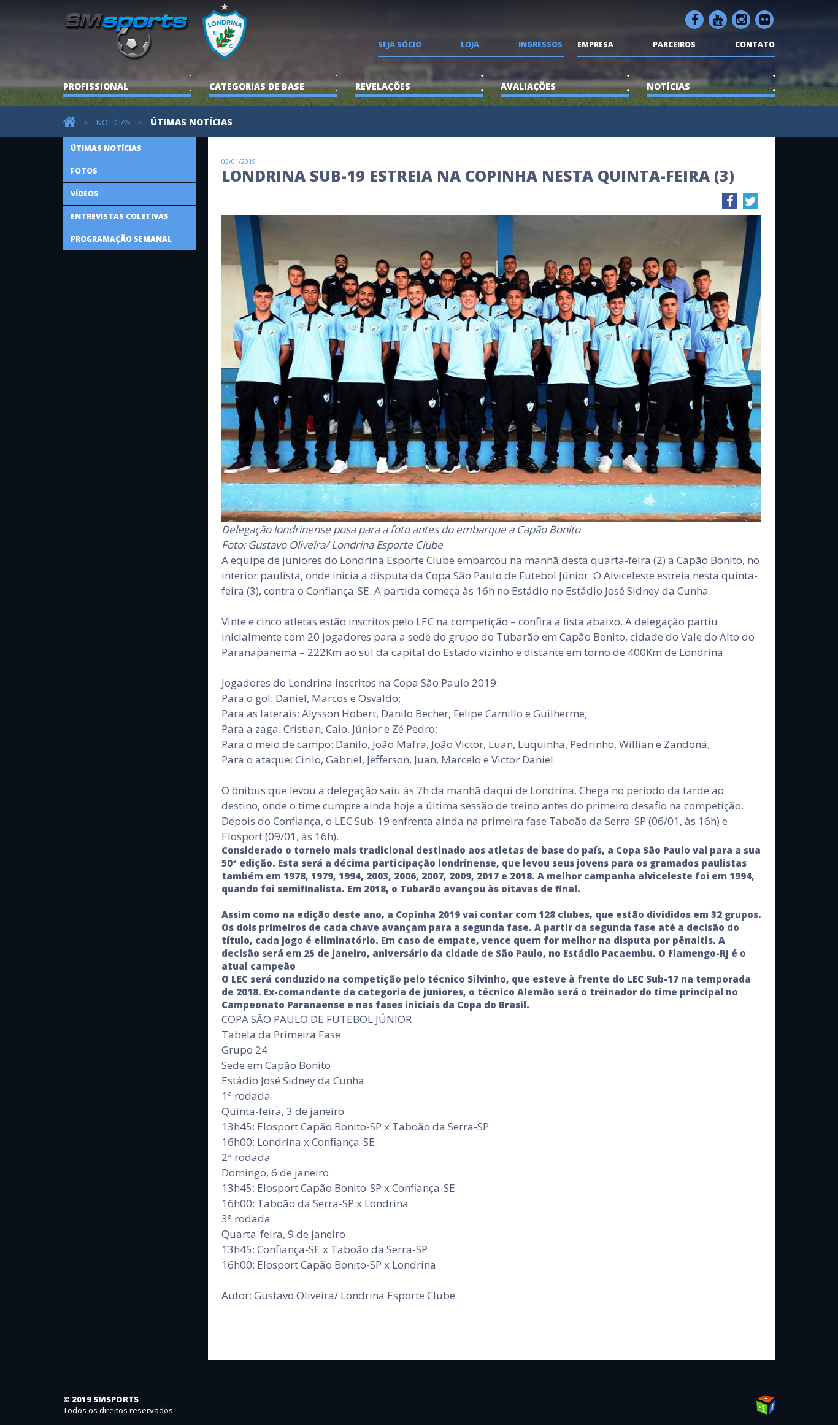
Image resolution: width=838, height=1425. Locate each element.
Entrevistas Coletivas (120, 216)
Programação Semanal (121, 239)
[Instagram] (741, 19)
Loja (470, 44)
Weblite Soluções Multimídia (765, 1405)
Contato (755, 44)
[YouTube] (718, 19)
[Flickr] (764, 19)
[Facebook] (694, 19)
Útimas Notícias (106, 148)
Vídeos (85, 193)
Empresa (595, 44)
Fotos (84, 171)
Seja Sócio (399, 44)
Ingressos (540, 44)
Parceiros (674, 44)
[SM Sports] (157, 55)
